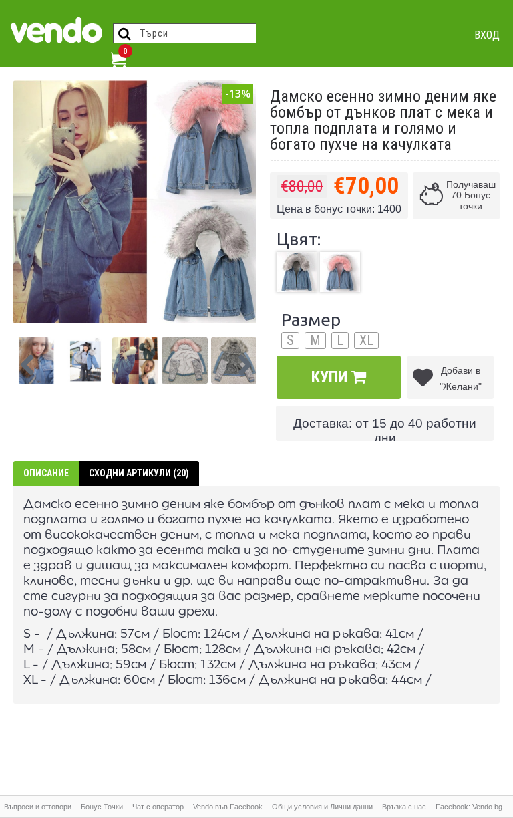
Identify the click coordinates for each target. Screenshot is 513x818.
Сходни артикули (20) (139, 473)
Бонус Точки (102, 807)
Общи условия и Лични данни (322, 807)
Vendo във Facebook (228, 807)
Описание (46, 473)
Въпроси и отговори (37, 807)
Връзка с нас (404, 807)
